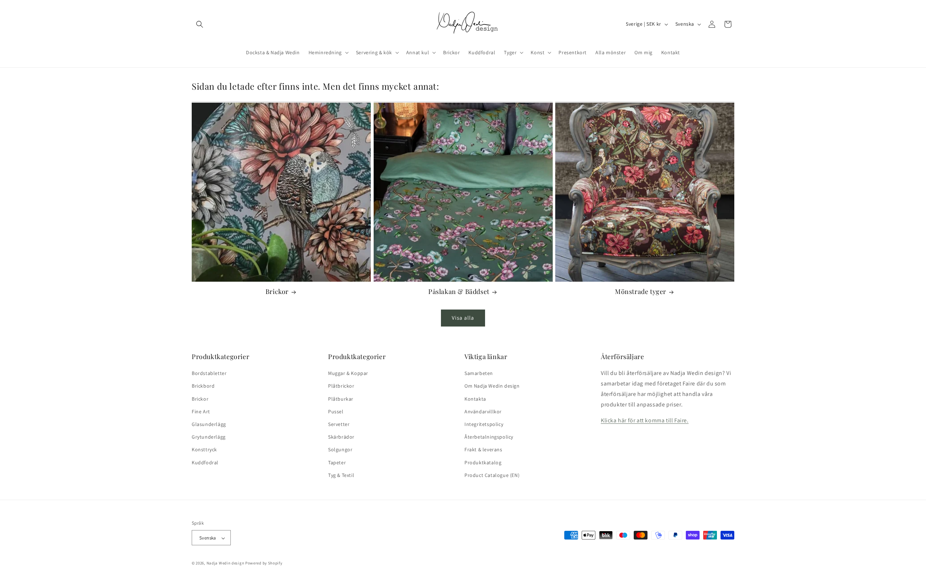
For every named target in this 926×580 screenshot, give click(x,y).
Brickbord (203, 386)
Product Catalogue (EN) (491, 475)
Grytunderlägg (209, 437)
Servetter (338, 424)
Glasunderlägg (209, 424)
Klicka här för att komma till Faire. (645, 421)
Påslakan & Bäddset (458, 291)
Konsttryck (204, 450)
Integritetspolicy (483, 424)
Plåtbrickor (341, 386)
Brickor (277, 291)
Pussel (336, 411)
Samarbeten (478, 373)
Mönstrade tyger (640, 291)
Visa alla (463, 317)
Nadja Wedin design (226, 563)
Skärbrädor (341, 437)
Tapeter (337, 462)
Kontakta (475, 399)
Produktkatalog (482, 462)
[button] (200, 24)
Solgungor (340, 450)
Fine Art (201, 411)
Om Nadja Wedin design (492, 386)
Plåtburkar (340, 399)
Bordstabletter (209, 373)
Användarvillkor (483, 411)
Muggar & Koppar (348, 373)
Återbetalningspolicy (488, 437)
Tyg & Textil (341, 475)
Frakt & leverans (483, 450)
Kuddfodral (205, 462)
